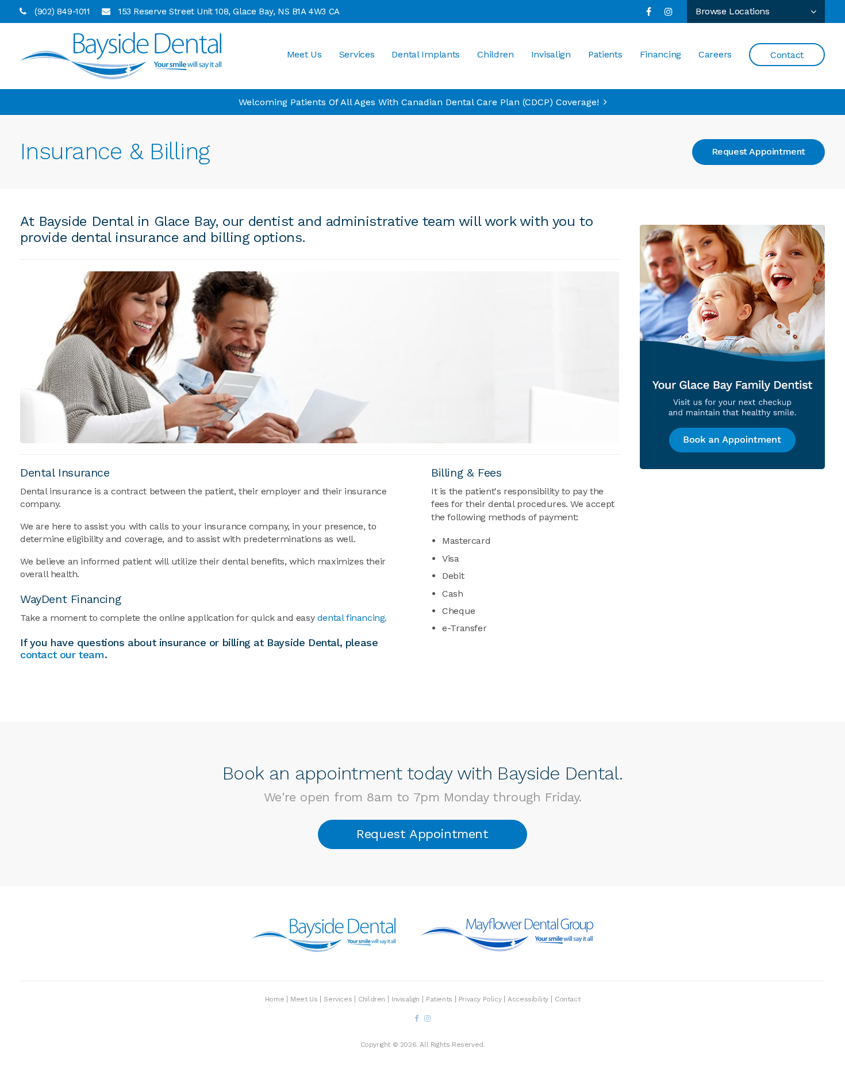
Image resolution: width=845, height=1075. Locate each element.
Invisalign (551, 54)
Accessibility (528, 999)
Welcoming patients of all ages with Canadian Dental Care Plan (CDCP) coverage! (419, 102)
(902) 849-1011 (62, 11)
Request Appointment (758, 151)
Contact (787, 54)
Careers (715, 54)
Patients (605, 54)
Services (357, 54)
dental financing (351, 617)
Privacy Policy (480, 999)
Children (495, 54)
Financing (660, 54)
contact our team (62, 654)
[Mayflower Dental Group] (507, 946)
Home (274, 999)
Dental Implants (425, 54)
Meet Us (304, 54)
